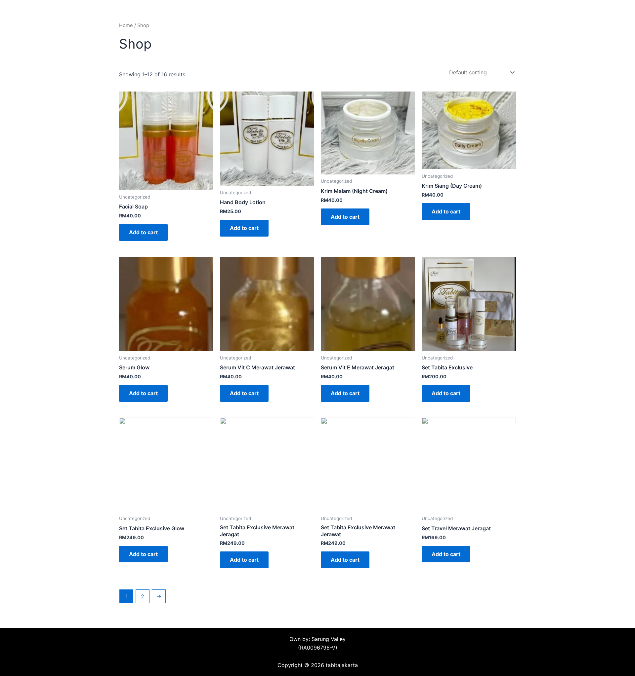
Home (126, 25)
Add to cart (143, 232)
